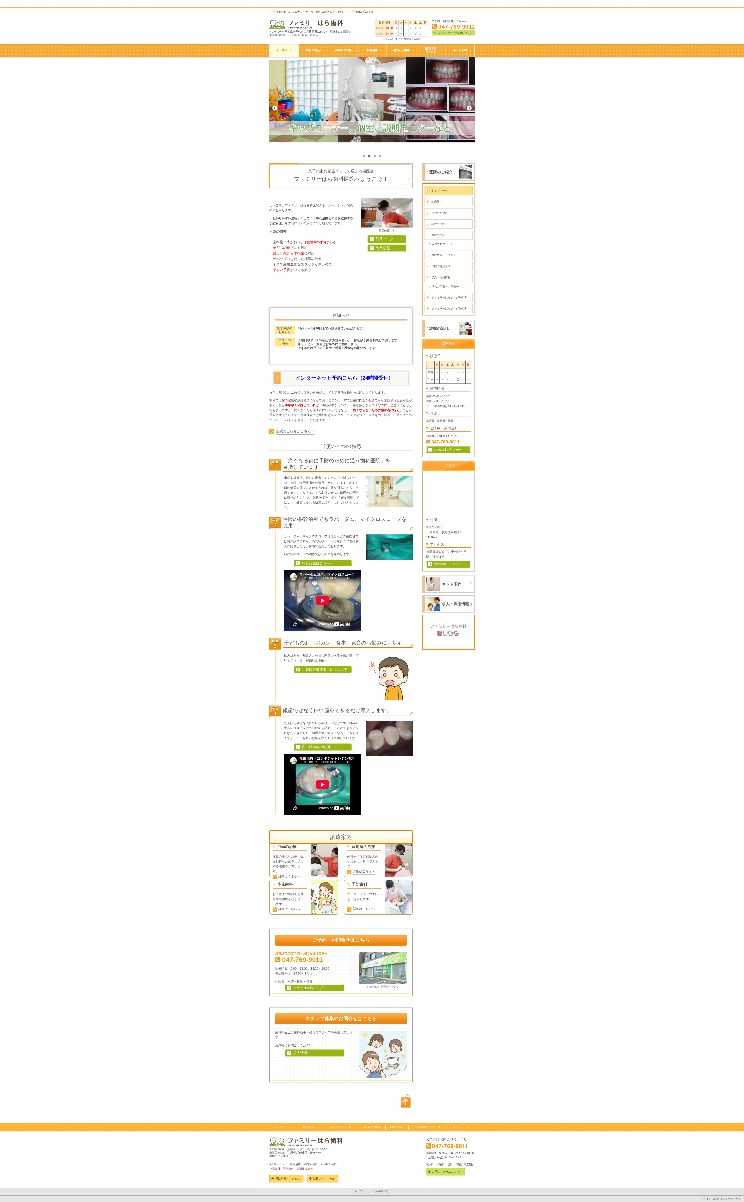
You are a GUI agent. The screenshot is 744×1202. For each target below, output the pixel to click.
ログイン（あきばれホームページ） (722, 1198)
